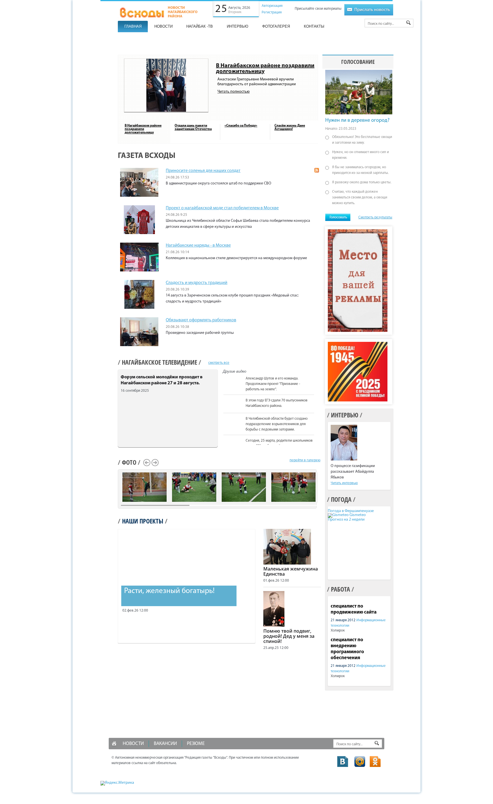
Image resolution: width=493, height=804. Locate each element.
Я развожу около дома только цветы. (361, 182)
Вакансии (165, 743)
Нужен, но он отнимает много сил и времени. (360, 155)
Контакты (314, 26)
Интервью (237, 26)
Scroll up (317, 376)
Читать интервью (344, 483)
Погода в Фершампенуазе (351, 511)
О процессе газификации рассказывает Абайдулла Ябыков (353, 472)
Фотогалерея (276, 26)
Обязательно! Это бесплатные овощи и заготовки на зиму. (362, 140)
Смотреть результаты (375, 217)
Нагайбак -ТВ (199, 26)
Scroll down (317, 444)
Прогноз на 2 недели (346, 519)
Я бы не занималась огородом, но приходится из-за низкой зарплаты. (360, 170)
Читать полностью (233, 92)
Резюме (196, 743)
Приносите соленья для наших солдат (203, 170)
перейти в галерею (305, 460)
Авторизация (272, 6)
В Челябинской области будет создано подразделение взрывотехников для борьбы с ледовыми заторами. (277, 424)
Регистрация (272, 12)
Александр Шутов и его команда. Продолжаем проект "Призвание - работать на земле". (273, 384)
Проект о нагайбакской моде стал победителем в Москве (222, 208)
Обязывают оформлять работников (201, 320)
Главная (133, 26)
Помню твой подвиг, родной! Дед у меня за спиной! (288, 636)
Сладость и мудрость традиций (196, 283)
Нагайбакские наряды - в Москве (198, 245)
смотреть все (218, 363)
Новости (163, 26)
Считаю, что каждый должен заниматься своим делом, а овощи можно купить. (359, 197)
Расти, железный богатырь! (169, 591)
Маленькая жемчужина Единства (290, 571)
